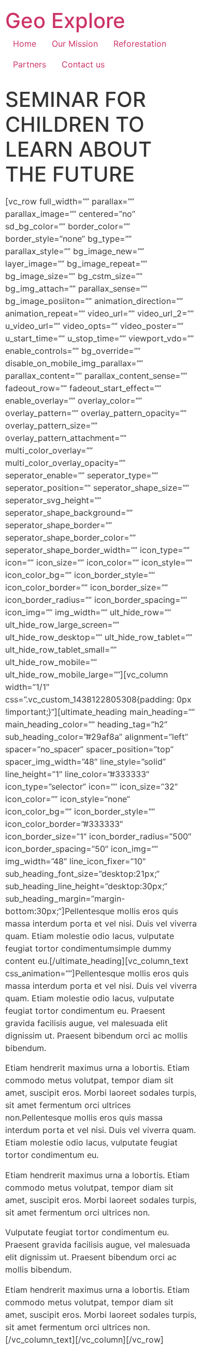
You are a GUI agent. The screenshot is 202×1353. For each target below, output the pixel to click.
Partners (29, 64)
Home (24, 43)
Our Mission (75, 43)
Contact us (83, 64)
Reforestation (139, 43)
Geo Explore (65, 20)
